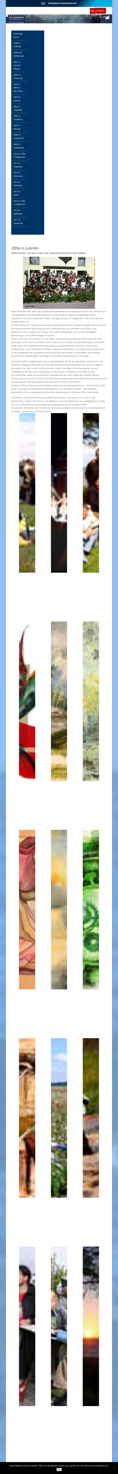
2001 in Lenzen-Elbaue (17, 65)
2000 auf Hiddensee (18, 54)
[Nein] (114, 1468)
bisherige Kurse (17, 35)
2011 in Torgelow (17, 165)
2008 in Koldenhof (18, 136)
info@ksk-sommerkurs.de (62, 3)
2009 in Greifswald (18, 146)
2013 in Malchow (17, 184)
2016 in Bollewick (17, 212)
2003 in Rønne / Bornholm (18, 88)
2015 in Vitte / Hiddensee (19, 203)
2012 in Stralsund (18, 174)
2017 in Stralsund (18, 221)
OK (59, 1469)
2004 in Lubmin (17, 99)
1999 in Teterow (17, 45)
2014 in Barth (16, 193)
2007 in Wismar (17, 127)
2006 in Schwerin (17, 118)
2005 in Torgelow (17, 108)
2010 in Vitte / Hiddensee (19, 155)
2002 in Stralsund (18, 76)
